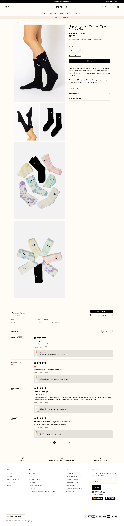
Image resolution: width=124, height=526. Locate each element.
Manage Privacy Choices (74, 488)
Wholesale (32, 488)
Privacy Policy (70, 485)
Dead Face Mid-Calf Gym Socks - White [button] (51, 435)
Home (6, 22)
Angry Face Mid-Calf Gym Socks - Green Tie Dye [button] (54, 354)
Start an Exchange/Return (74, 476)
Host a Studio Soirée (35, 485)
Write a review (101, 311)
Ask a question (101, 315)
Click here (72, 82)
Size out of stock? (75, 56)
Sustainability (10, 476)
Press (30, 476)
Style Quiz (77, 13)
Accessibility (70, 491)
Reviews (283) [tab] (15, 331)
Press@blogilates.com (31, 521)
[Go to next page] (73, 442)
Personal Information (72, 479)
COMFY (68, 13)
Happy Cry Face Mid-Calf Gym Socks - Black (21, 22)
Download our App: (98, 494)
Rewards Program (34, 479)
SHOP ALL (53, 13)
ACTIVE (61, 13)
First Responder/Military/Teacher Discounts (42, 491)
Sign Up (96, 487)
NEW (45, 13)
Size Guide (32, 473)
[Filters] (99, 331)
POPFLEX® (13, 521)
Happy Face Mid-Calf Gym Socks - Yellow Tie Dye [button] (54, 409)
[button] (62, 17)
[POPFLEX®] (62, 7)
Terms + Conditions (72, 482)
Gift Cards (32, 482)
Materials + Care (74, 93)
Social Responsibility (12, 479)
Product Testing (11, 482)
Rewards (104, 7)
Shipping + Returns (75, 98)
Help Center (70, 473)
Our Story (9, 473)
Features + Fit (73, 89)
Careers (8, 485)
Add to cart (89, 61)
